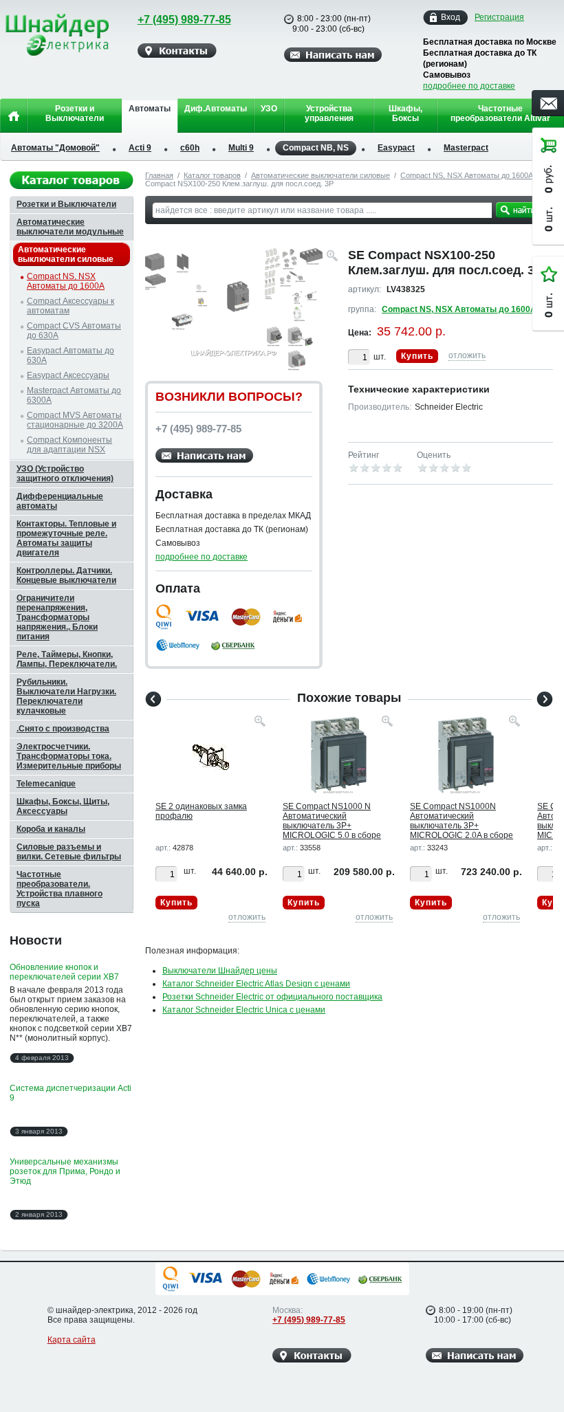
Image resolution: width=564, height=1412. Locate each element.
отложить (467, 355)
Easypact (396, 148)
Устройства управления (329, 113)
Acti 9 (140, 148)
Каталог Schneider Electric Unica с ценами (243, 1010)
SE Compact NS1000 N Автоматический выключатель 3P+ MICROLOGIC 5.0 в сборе (332, 821)
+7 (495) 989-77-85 (184, 19)
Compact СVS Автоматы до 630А (74, 330)
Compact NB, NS (316, 148)
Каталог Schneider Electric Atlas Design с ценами (256, 984)
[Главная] (13, 115)
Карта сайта (71, 1340)
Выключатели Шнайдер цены (219, 970)
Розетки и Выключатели (74, 113)
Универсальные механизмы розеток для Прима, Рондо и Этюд (65, 1171)
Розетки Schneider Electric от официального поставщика (272, 997)
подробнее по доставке (469, 86)
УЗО (269, 108)
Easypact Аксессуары (68, 375)
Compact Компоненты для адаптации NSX (69, 444)
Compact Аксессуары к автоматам (70, 306)
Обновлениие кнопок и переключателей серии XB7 (64, 972)
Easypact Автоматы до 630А (70, 355)
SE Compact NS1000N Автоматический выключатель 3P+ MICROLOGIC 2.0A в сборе (461, 821)
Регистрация (499, 17)
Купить (417, 356)
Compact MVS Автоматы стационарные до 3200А (75, 420)
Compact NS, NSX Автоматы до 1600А (466, 175)
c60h (189, 148)
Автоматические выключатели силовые (320, 175)
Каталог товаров (212, 175)
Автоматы (150, 108)
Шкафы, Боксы (405, 113)
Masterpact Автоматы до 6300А (74, 395)
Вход (450, 17)
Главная (159, 175)
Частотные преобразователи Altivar (500, 113)
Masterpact (466, 148)
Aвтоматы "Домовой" (55, 148)
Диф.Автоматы (215, 108)
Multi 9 (241, 148)
